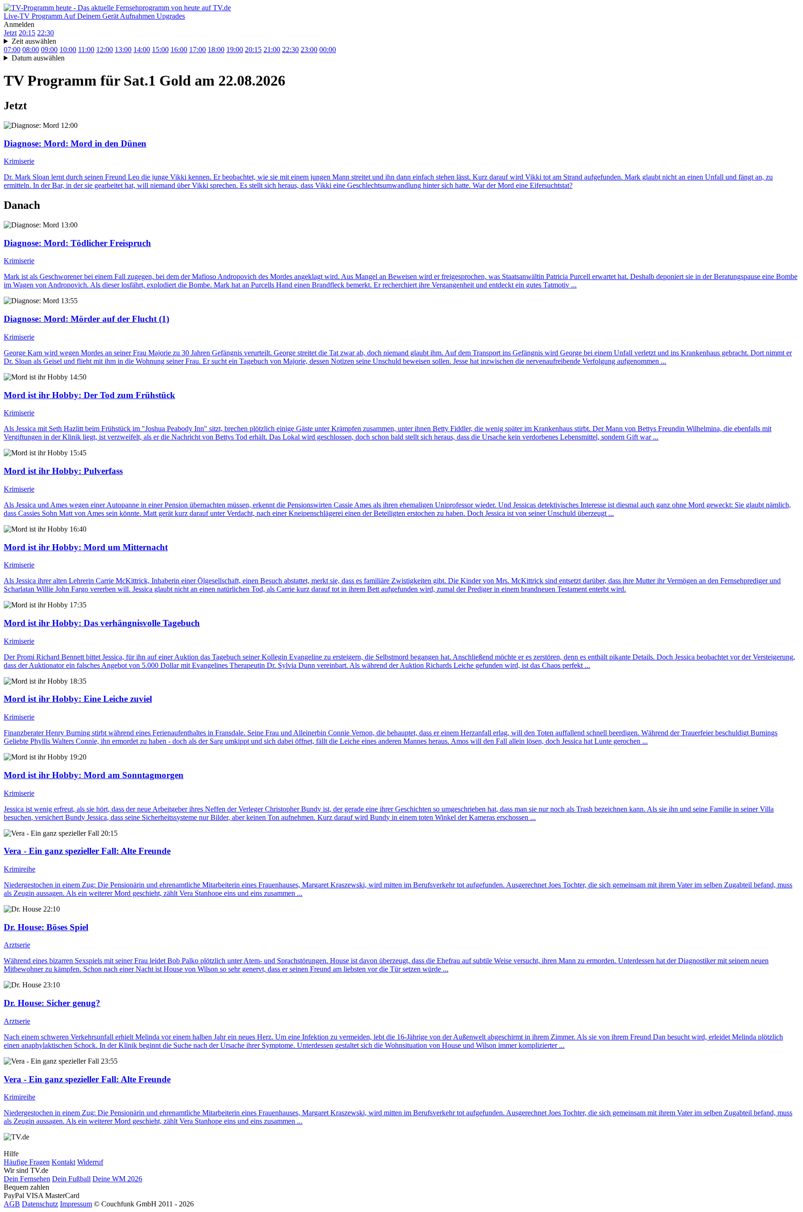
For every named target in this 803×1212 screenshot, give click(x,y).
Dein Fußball (71, 1179)
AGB (12, 1204)
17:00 (197, 49)
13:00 (123, 49)
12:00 (104, 49)
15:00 (160, 49)
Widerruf (90, 1162)
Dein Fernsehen (27, 1179)
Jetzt (10, 33)
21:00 (271, 49)
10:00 (67, 49)
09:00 (49, 49)
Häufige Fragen (27, 1162)
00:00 (327, 49)
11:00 (86, 49)
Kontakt (63, 1162)
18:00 (216, 49)
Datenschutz (40, 1204)
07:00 (12, 49)
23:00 (309, 49)
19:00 (234, 49)
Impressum (76, 1204)
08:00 (30, 49)
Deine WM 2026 (117, 1179)
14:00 (141, 49)
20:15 (27, 33)
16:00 (179, 49)
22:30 (45, 33)
